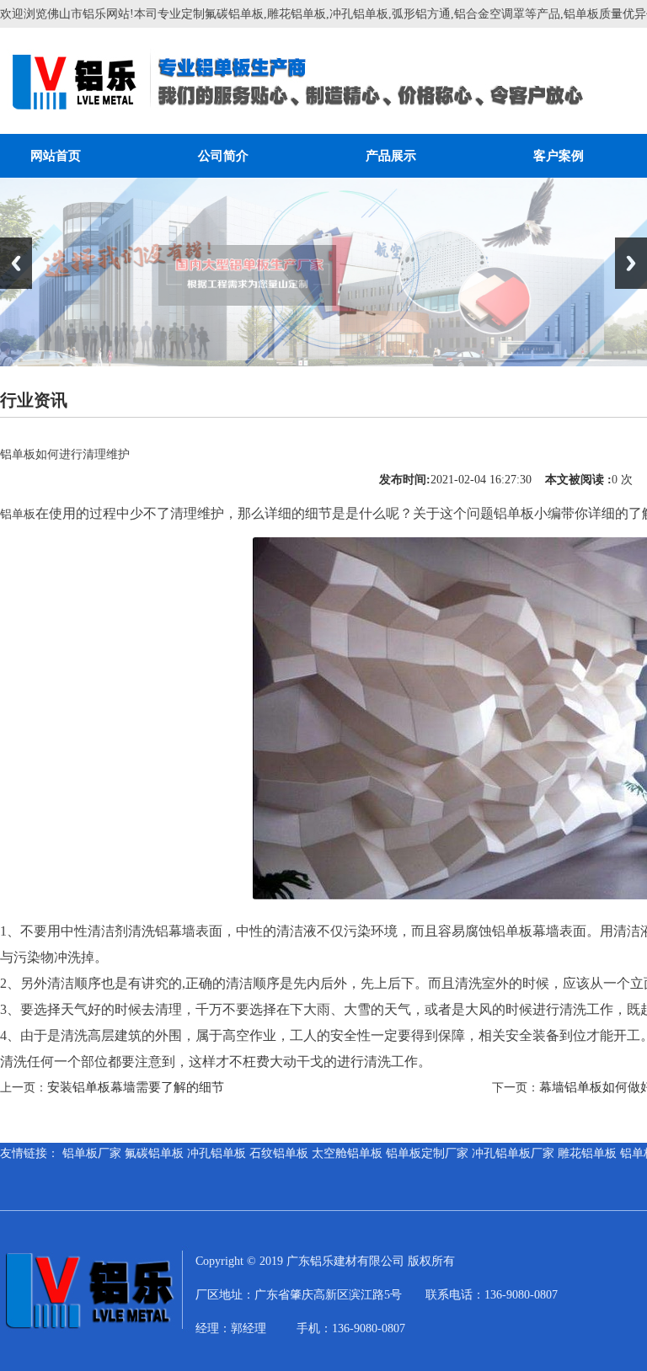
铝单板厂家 (91, 1153)
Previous (16, 263)
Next (631, 263)
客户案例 (558, 156)
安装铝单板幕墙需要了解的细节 (135, 1087)
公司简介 (223, 156)
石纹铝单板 (278, 1153)
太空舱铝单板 (347, 1153)
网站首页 (55, 156)
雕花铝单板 (587, 1153)
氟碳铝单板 (154, 1153)
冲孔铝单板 (216, 1153)
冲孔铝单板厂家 (513, 1153)
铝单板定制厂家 (427, 1153)
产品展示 (391, 156)
